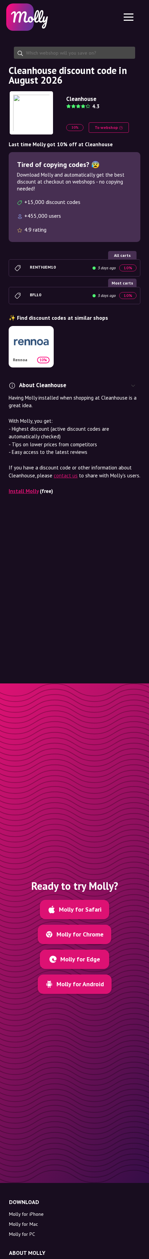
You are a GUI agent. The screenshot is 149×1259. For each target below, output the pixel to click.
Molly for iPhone (26, 1214)
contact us (66, 475)
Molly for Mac (23, 1224)
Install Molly (23, 491)
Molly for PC (22, 1234)
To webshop (107, 127)
